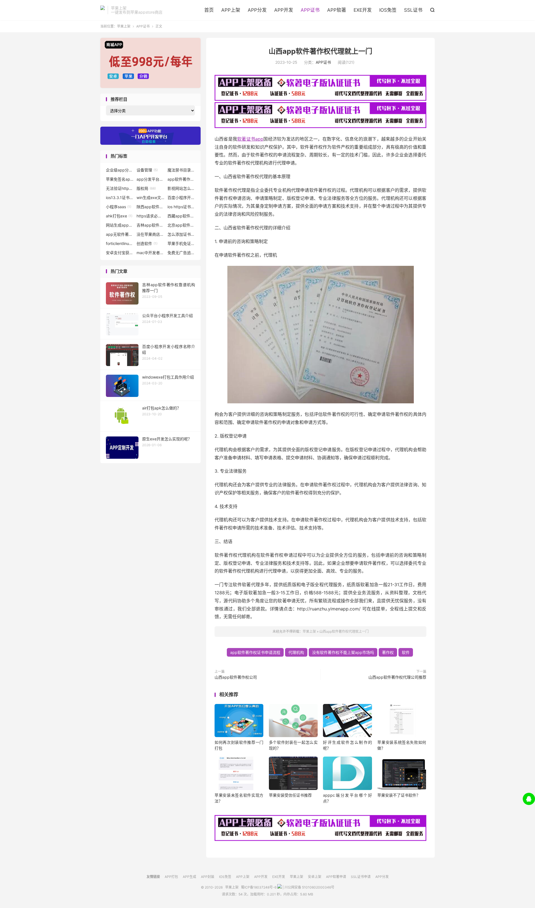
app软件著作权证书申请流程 (255, 652)
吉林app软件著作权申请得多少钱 (150, 225)
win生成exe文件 (150, 197)
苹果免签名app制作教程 (120, 179)
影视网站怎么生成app (181, 188)
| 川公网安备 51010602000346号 (308, 887)
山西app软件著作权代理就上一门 (320, 51)
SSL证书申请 (361, 877)
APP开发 (283, 10)
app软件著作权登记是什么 (181, 179)
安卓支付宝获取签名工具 (120, 252)
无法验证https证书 (120, 188)
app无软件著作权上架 (120, 234)
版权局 (146, 188)
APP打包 (171, 877)
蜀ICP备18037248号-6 (258, 887)
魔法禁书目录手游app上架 (181, 170)
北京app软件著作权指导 (181, 225)
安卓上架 (314, 877)
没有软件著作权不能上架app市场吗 (343, 652)
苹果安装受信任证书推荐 (290, 795)
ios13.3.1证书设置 (120, 197)
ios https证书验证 (181, 206)
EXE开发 (363, 10)
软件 (406, 652)
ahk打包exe (119, 215)
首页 (209, 10)
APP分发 (257, 10)
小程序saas (118, 206)
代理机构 (296, 652)
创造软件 (147, 243)
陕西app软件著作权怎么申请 (150, 206)
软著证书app (250, 139)
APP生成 (189, 877)
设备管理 (147, 170)
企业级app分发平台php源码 (120, 170)
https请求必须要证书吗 (150, 215)
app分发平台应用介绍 (150, 179)
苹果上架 (102, 10)
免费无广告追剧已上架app (181, 252)
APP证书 (310, 10)
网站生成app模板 (120, 225)
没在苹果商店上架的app (150, 234)
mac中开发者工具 (150, 252)
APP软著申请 (336, 877)
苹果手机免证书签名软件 (181, 243)
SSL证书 (413, 10)
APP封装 (207, 877)
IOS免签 (388, 10)
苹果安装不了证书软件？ (398, 795)
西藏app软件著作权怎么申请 (181, 215)
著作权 (388, 652)
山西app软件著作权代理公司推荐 (397, 677)
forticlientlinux (120, 243)
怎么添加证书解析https (181, 234)
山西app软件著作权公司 (236, 677)
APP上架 (230, 10)
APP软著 (336, 10)
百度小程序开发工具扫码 (181, 197)
